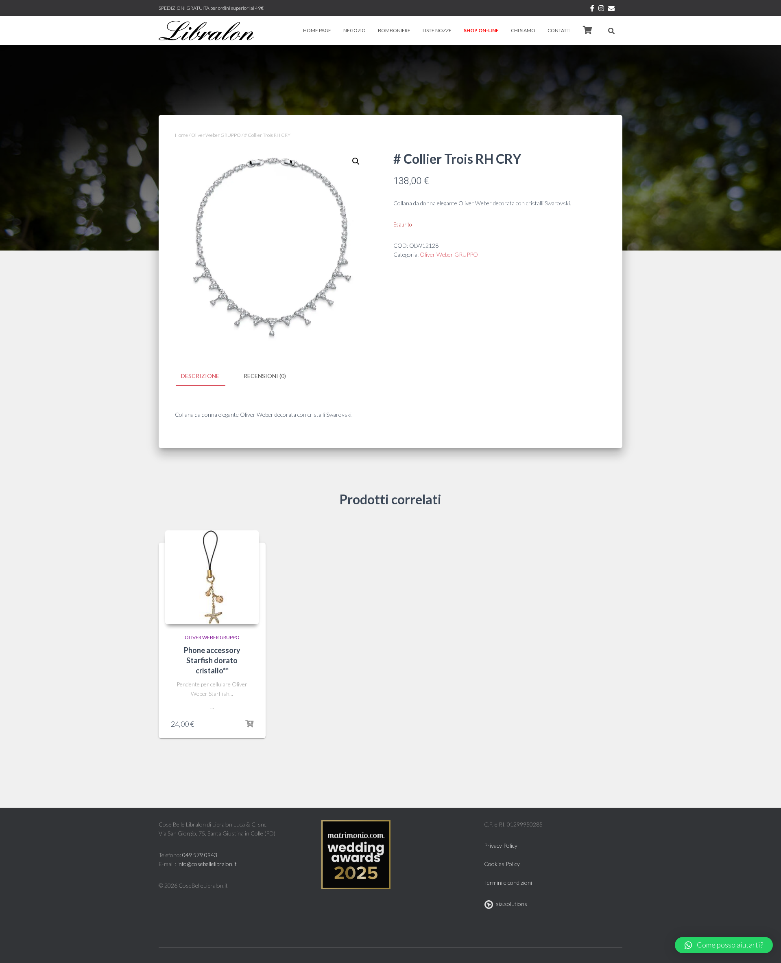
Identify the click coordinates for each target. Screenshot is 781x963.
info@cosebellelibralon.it (207, 863)
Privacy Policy (500, 845)
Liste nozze (437, 30)
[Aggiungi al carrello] (249, 724)
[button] (724, 945)
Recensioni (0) (265, 375)
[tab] (206, 376)
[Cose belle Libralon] (206, 30)
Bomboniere (394, 30)
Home (181, 135)
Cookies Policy (502, 863)
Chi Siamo (523, 30)
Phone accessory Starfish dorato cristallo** (212, 660)
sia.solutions (510, 903)
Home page (317, 30)
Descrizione (200, 375)
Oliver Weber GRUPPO (216, 135)
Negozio (354, 30)
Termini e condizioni (508, 882)
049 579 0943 (199, 854)
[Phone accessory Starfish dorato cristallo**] (212, 577)
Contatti (559, 30)
